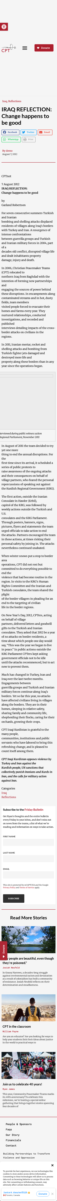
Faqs (9, 1129)
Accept (28, 1193)
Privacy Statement (34, 1198)
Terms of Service (27, 887)
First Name (9, 836)
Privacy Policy (9, 887)
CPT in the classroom (17, 1026)
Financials (13, 1140)
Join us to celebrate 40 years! (22, 1084)
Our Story (12, 1135)
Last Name (9, 852)
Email (6, 869)
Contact (11, 1145)
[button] (52, 1165)
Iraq (4, 101)
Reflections (14, 101)
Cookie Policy (19, 1198)
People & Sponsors (19, 1124)
